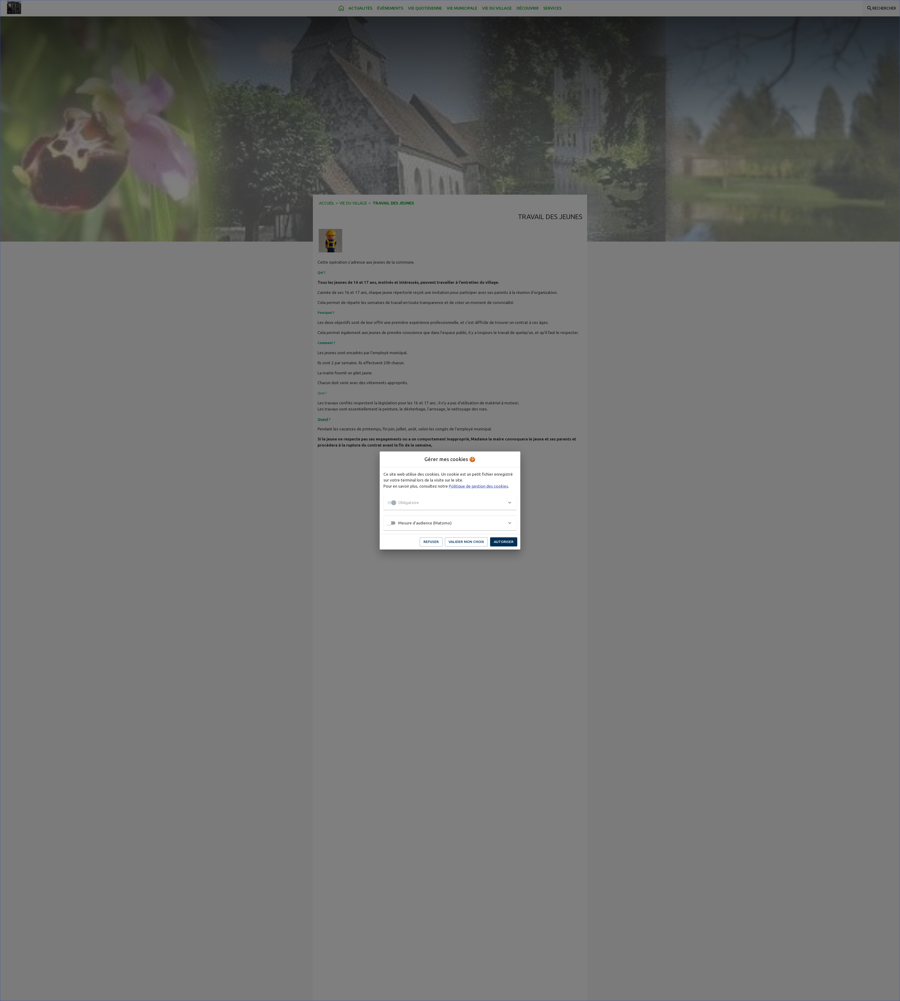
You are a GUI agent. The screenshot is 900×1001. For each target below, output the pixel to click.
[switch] (389, 523)
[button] (450, 502)
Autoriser (504, 542)
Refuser (431, 542)
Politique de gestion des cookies (478, 486)
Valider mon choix (466, 542)
